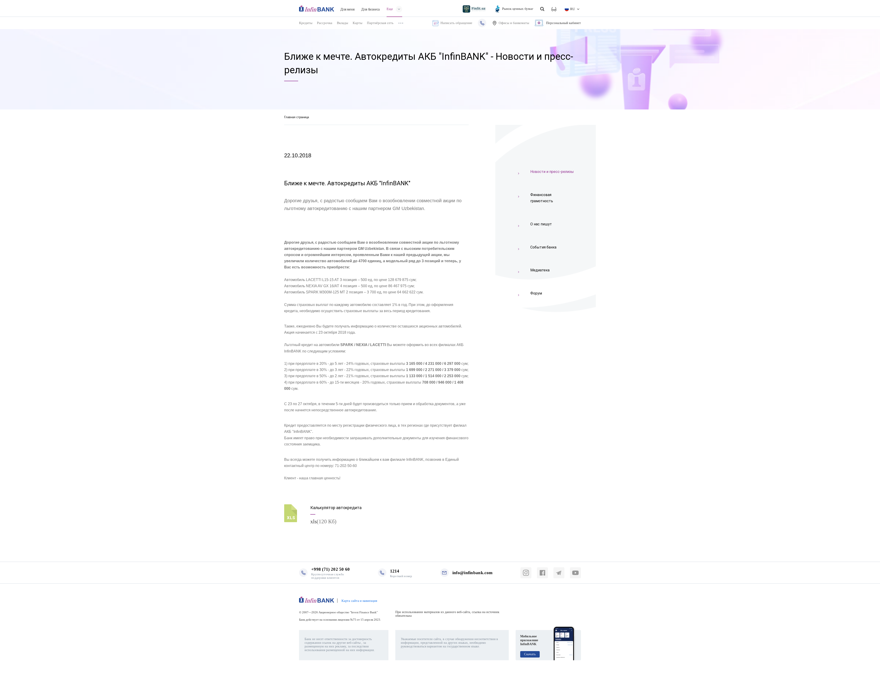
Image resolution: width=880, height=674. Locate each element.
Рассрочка (324, 23)
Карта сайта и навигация (359, 601)
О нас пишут (541, 224)
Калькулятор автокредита (336, 507)
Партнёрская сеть (380, 23)
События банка (543, 247)
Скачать (530, 654)
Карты (357, 23)
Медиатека (540, 270)
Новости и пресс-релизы (552, 171)
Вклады (342, 23)
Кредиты (305, 23)
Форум (536, 293)
